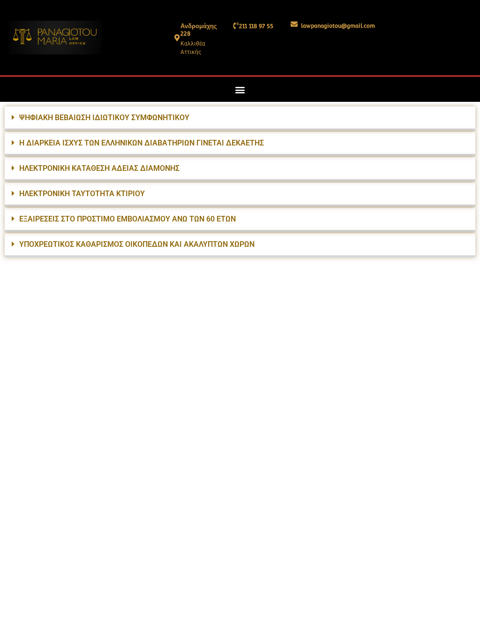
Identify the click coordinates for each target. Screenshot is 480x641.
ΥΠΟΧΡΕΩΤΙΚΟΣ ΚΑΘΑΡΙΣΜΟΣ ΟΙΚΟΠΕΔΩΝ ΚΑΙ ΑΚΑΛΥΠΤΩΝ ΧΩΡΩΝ (137, 244)
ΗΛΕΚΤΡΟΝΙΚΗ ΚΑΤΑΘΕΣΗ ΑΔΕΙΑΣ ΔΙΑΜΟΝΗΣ (99, 168)
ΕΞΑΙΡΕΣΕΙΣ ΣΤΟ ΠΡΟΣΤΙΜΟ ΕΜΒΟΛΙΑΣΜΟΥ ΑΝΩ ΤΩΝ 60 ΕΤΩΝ (127, 218)
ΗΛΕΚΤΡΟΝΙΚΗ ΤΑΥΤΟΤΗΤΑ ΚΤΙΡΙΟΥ (82, 193)
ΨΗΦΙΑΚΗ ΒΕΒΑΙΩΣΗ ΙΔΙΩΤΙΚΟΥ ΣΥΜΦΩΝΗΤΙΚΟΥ (104, 117)
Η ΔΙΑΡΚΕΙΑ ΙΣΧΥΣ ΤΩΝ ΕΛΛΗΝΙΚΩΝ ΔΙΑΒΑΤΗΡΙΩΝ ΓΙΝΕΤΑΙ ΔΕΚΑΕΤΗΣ (141, 142)
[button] (240, 89)
